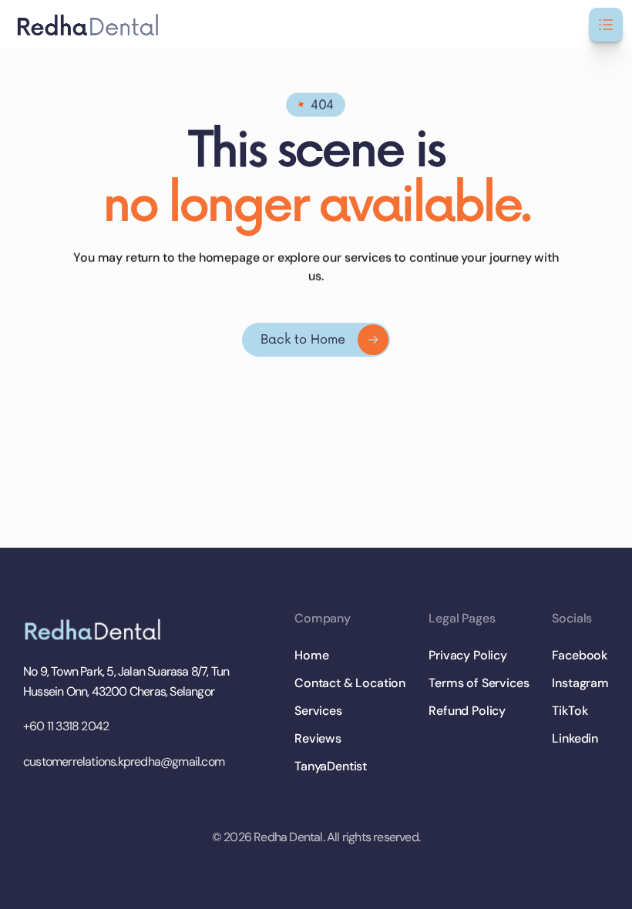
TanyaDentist (330, 766)
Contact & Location (349, 683)
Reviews (317, 738)
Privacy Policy (468, 655)
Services (318, 711)
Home (311, 655)
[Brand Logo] (96, 629)
